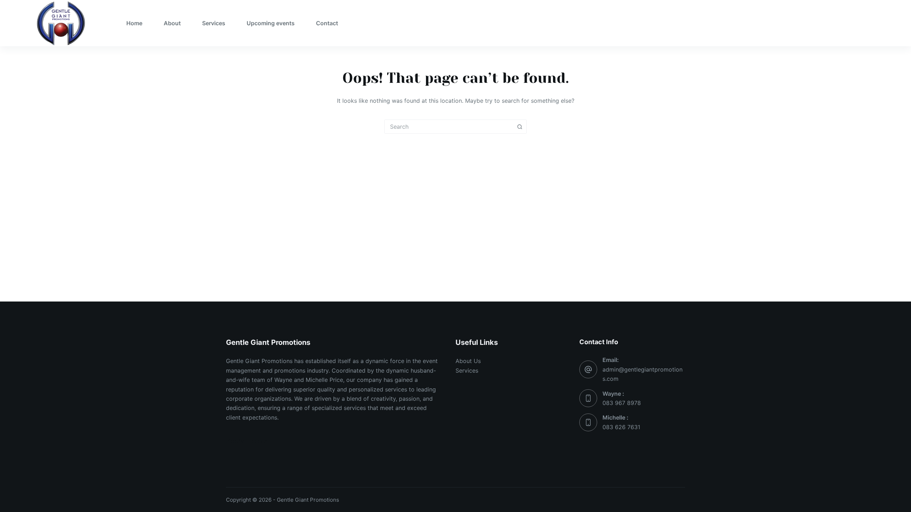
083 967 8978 (621, 402)
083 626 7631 (621, 427)
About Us (468, 360)
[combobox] (449, 126)
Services (213, 23)
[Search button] (519, 126)
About (172, 23)
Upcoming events (271, 23)
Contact (327, 23)
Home (134, 23)
